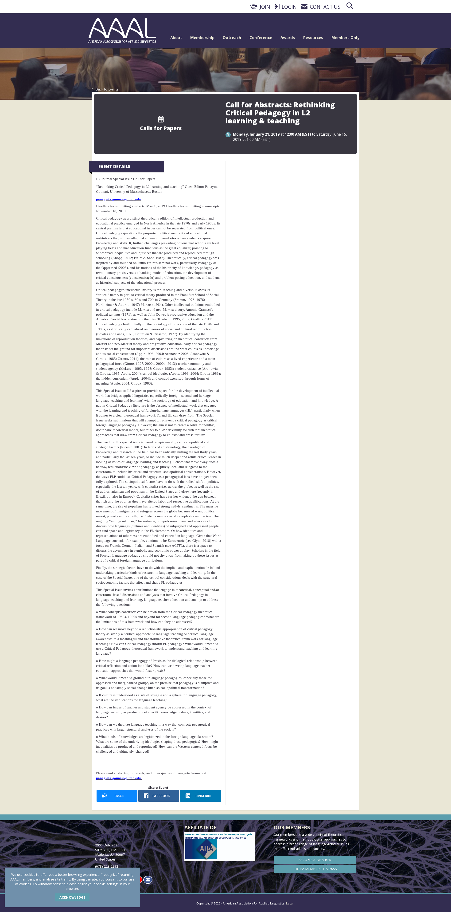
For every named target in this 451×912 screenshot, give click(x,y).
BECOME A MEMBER (314, 859)
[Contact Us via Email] (147, 880)
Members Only (345, 37)
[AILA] (356, 900)
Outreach (232, 37)
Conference (260, 37)
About (176, 37)
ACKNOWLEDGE (72, 897)
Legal (289, 903)
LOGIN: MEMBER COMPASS (315, 869)
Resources (313, 37)
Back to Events (107, 89)
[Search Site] (350, 6)
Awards (287, 37)
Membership (202, 37)
